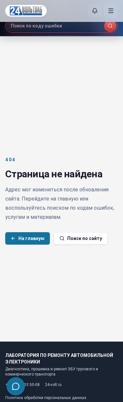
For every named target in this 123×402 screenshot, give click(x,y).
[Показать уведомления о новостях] (94, 10)
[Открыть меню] (111, 11)
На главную (31, 238)
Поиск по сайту (84, 238)
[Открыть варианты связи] (16, 386)
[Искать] (110, 26)
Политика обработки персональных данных (45, 397)
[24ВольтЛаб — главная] (26, 11)
